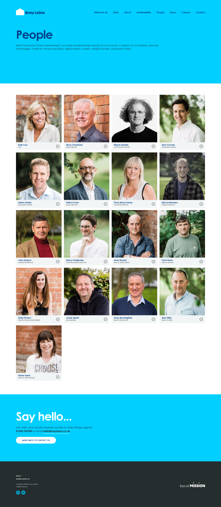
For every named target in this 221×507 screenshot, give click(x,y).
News (173, 13)
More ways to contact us (36, 440)
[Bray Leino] (30, 11)
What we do (101, 13)
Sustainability (144, 13)
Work (116, 13)
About (127, 13)
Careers (186, 13)
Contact (200, 13)
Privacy (18, 476)
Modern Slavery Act (23, 479)
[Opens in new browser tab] (192, 484)
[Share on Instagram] (18, 493)
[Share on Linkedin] (23, 493)
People (160, 13)
